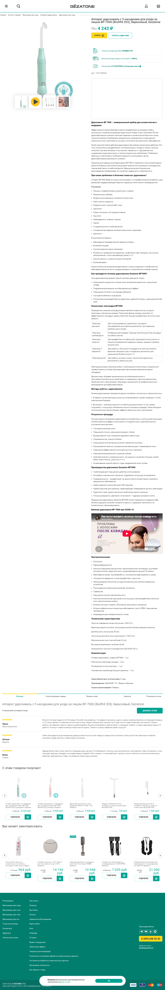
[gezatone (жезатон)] (82, 6)
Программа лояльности (39, 965)
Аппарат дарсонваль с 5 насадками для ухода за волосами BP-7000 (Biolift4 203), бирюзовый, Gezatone (18, 805)
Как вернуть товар (37, 970)
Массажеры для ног (11, 919)
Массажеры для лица (12, 905)
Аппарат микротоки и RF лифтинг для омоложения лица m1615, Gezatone (50, 864)
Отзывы (19, 696)
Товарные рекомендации (40, 951)
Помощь (33, 905)
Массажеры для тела (11, 914)
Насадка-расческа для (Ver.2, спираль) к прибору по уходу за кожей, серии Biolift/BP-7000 (145, 805)
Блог (31, 928)
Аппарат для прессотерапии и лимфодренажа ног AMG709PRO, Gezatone (113, 864)
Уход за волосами (10, 924)
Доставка (33, 910)
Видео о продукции (37, 942)
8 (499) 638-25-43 (150, 938)
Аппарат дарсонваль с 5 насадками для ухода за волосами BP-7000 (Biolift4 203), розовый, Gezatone (50, 805)
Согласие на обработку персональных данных (49, 961)
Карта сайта (34, 924)
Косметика (7, 928)
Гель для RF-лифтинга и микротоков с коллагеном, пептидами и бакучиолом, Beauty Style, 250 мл (17, 864)
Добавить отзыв (150, 711)
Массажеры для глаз (11, 910)
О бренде (33, 933)
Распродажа (8, 901)
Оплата (32, 914)
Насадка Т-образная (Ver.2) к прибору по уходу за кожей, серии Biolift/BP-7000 (114, 805)
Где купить (33, 901)
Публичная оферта (37, 947)
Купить (97, 35)
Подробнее (15, 817)
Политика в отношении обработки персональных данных (53, 956)
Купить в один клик (120, 36)
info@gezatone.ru (146, 948)
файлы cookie (64, 982)
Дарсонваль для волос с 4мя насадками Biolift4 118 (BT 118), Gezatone (81, 805)
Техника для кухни (10, 938)
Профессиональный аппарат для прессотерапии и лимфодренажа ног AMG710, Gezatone (146, 864)
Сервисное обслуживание (40, 919)
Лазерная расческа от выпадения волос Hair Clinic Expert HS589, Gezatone (82, 864)
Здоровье (7, 933)
